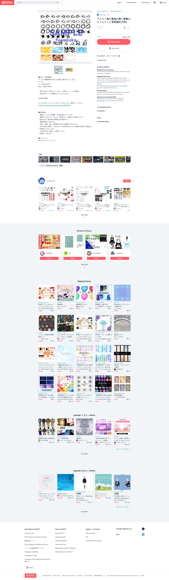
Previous (39, 37)
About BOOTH (131, 2)
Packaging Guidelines (31, 552)
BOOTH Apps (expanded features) (36, 537)
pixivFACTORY (101, 100)
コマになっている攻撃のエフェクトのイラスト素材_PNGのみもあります (84, 205)
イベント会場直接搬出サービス (34, 548)
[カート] (108, 15)
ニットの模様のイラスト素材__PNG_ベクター (46, 205)
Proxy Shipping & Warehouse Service (36, 544)
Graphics (41, 203)
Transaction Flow (60, 544)
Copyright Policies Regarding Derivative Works (37, 560)
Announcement (90, 533)
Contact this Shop (103, 121)
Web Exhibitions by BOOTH (64, 552)
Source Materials (102, 11)
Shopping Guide (60, 537)
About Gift (102, 60)
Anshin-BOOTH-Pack (112, 86)
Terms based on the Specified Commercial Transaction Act (123, 575)
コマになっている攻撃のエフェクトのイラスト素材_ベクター (103, 205)
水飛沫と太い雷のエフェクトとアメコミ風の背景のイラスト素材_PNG (121, 205)
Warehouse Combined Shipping (65, 548)
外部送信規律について (99, 575)
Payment (102, 111)
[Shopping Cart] (154, 2)
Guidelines (80, 575)
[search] (57, 2)
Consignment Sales (31, 555)
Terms (99, 118)
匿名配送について (30, 540)
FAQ (87, 537)
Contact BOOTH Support (94, 540)
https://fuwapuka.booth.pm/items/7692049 (54, 105)
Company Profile (47, 575)
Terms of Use (56, 575)
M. (70, 253)
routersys (49, 253)
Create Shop (145, 2)
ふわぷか (51, 181)
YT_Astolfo (97, 253)
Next (90, 37)
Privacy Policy (88, 575)
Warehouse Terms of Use (68, 575)
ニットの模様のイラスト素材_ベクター (65, 205)
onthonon (119, 253)
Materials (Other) (115, 11)
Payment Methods (61, 540)
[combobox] (37, 2)
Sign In (119, 2)
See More (84, 264)
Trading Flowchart (105, 107)
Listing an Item (29, 533)
